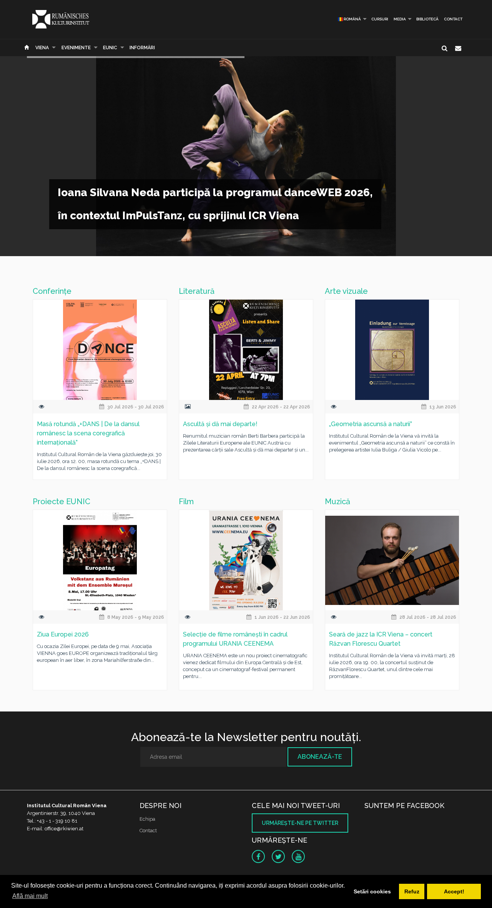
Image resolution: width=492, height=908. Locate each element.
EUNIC (110, 47)
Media (400, 19)
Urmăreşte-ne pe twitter (300, 823)
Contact (453, 19)
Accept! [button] (454, 891)
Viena (42, 47)
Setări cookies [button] (372, 891)
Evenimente (76, 47)
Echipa (147, 819)
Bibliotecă (427, 19)
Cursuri (379, 19)
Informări (142, 47)
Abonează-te (320, 756)
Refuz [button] (411, 891)
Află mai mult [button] (30, 896)
